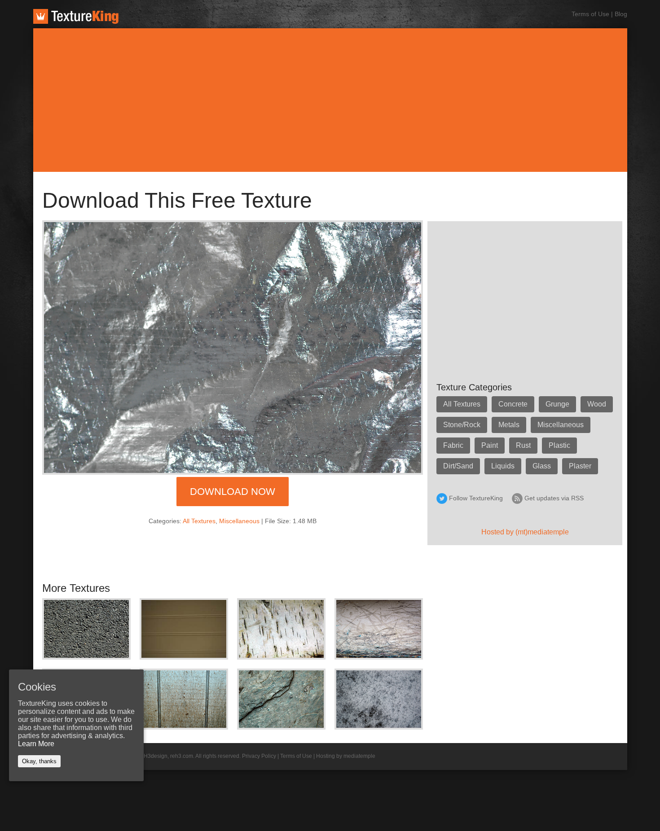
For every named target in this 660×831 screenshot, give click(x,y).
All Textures (199, 521)
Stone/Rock (461, 425)
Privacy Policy (259, 756)
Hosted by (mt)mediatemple (525, 532)
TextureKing (76, 16)
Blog (621, 13)
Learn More (36, 744)
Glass (541, 466)
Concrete (513, 404)
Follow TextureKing (476, 498)
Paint (489, 445)
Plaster (580, 466)
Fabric (453, 445)
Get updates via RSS (554, 498)
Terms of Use (590, 13)
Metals (508, 425)
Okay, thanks (39, 761)
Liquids (503, 466)
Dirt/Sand (458, 466)
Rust (523, 445)
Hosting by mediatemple (345, 756)
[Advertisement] (330, 100)
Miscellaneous (239, 521)
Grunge (557, 404)
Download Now (232, 491)
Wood (596, 404)
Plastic (559, 445)
